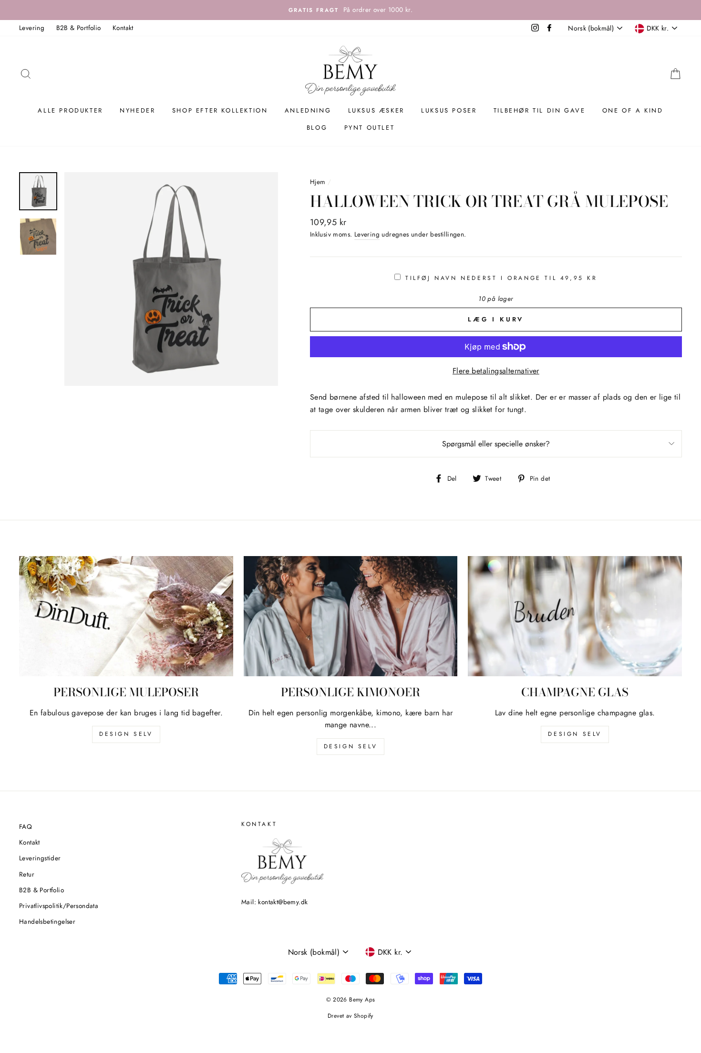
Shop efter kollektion (220, 110)
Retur (26, 874)
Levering (31, 27)
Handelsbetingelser (47, 921)
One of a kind (632, 110)
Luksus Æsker (376, 110)
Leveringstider (40, 858)
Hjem (318, 181)
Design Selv (575, 734)
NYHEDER (137, 110)
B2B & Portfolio (78, 27)
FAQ (25, 826)
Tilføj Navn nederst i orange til (501, 278)
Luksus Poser (448, 110)
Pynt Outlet (369, 127)
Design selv (126, 734)
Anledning (308, 110)
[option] (350, 10)
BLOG (317, 127)
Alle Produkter (70, 110)
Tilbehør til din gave (540, 110)
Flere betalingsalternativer (496, 370)
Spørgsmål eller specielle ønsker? (496, 443)
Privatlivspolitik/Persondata (58, 905)
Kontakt (123, 27)
